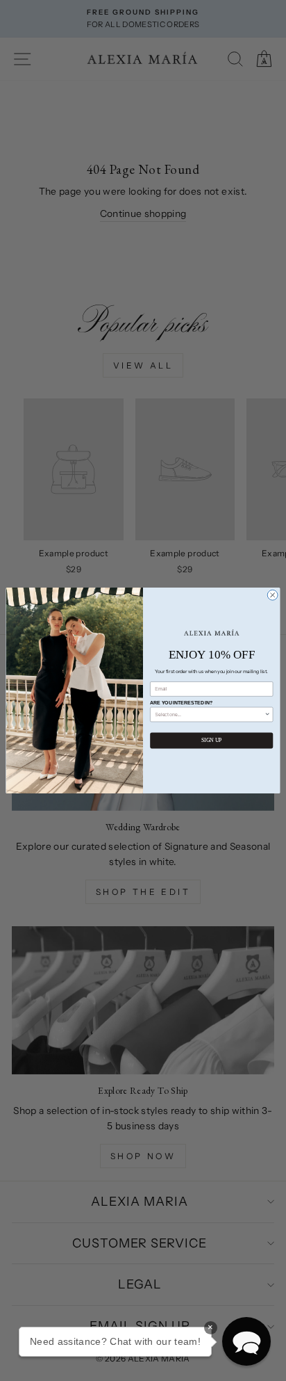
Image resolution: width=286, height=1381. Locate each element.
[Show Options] (267, 714)
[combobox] (209, 714)
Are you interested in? (181, 702)
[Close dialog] (272, 595)
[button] (246, 1341)
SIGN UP (211, 741)
